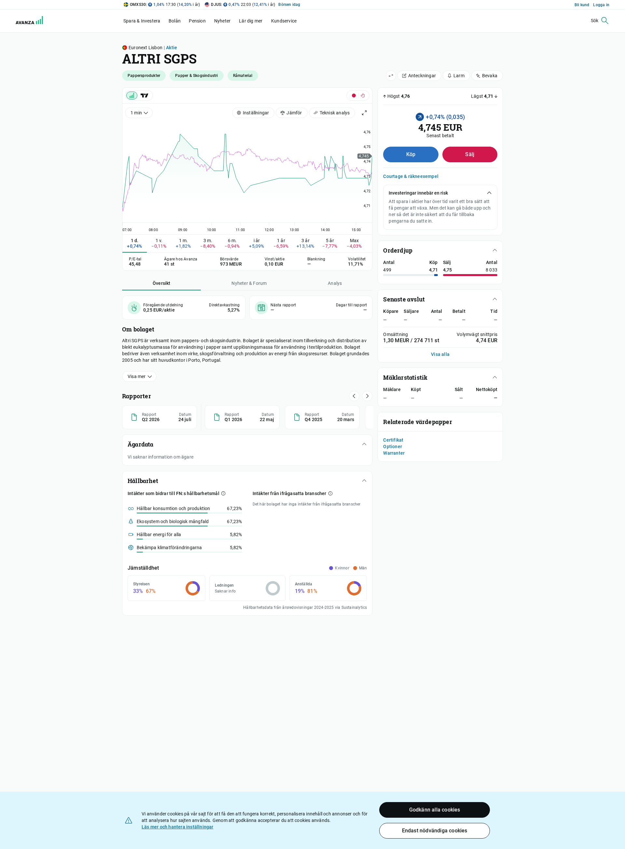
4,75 (447, 269)
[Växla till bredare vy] (391, 75)
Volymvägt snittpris (477, 334)
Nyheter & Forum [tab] (249, 283)
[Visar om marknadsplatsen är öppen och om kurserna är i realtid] (357, 95)
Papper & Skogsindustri (196, 75)
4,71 (433, 269)
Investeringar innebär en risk (418, 193)
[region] (247, 175)
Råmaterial (243, 75)
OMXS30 (138, 4)
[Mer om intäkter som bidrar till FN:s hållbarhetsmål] (223, 493)
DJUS (216, 4)
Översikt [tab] (162, 283)
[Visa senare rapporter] (354, 396)
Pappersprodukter (144, 75)
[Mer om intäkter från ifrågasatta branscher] (330, 493)
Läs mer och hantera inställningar (178, 826)
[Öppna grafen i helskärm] (364, 113)
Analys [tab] (335, 283)
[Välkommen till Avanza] (25, 21)
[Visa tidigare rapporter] (367, 396)
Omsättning (395, 334)
